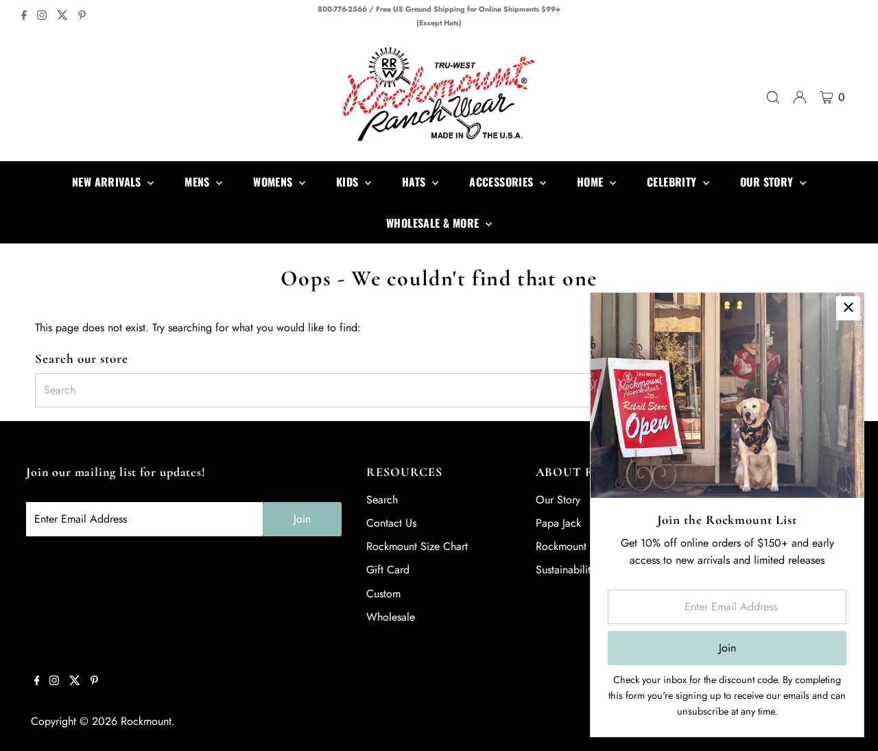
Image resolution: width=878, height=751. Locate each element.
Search (382, 500)
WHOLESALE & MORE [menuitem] (434, 223)
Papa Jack (558, 523)
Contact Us (391, 523)
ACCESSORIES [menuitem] (502, 182)
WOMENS (274, 182)
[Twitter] (62, 16)
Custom (383, 593)
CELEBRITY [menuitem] (673, 182)
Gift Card (388, 569)
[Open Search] (773, 97)
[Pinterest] (82, 16)
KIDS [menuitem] (348, 182)
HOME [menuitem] (591, 182)
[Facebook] (24, 16)
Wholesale (390, 617)
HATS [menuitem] (415, 182)
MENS (199, 182)
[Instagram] (42, 16)
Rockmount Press (574, 546)
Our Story (558, 500)
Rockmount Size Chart (417, 546)
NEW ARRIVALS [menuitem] (108, 182)
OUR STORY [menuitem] (768, 182)
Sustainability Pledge (583, 569)
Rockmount (146, 721)
